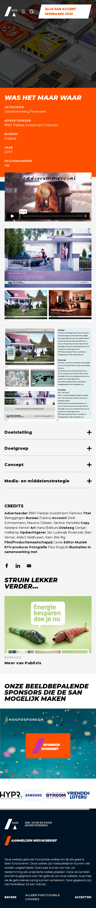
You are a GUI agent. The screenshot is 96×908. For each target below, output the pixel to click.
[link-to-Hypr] (11, 799)
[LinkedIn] (18, 565)
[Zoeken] (32, 12)
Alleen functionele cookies (42, 897)
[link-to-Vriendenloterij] (78, 799)
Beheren (10, 897)
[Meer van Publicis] (48, 630)
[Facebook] (6, 565)
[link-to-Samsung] (33, 799)
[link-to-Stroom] (56, 799)
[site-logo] (10, 11)
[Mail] (29, 565)
